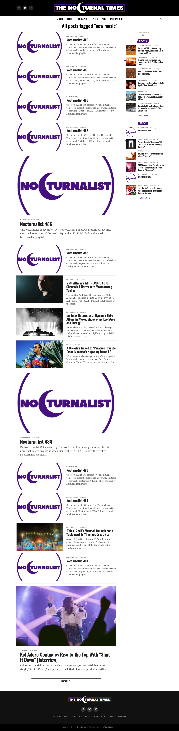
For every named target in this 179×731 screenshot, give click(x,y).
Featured (59, 18)
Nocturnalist (82, 18)
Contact (111, 716)
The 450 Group (84, 716)
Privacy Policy (99, 716)
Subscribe (122, 716)
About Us (57, 716)
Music (69, 18)
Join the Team (69, 716)
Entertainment (116, 18)
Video (104, 18)
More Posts (66, 681)
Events (95, 18)
